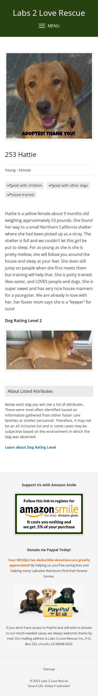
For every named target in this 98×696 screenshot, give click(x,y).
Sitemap (49, 669)
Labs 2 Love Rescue (49, 12)
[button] (49, 26)
